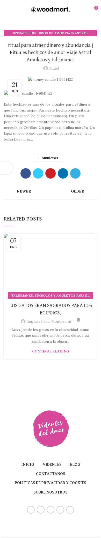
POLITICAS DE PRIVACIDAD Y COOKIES (50, 483)
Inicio (27, 465)
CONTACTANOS (50, 474)
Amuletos (50, 158)
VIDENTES (52, 465)
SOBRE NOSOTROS (50, 492)
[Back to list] (50, 191)
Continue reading (50, 351)
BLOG (75, 465)
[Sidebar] (6, 167)
